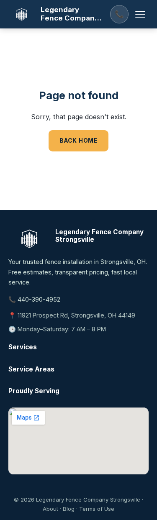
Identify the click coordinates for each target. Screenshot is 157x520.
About (50, 508)
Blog (69, 508)
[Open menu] (140, 14)
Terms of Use (96, 508)
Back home (78, 140)
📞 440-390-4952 (34, 299)
